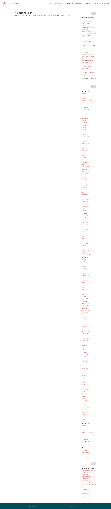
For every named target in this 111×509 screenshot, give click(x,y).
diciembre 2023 (85, 192)
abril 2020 (84, 294)
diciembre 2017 (85, 359)
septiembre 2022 (86, 227)
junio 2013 (84, 403)
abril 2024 (84, 183)
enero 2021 (84, 273)
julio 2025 (84, 148)
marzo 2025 (84, 157)
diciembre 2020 (85, 275)
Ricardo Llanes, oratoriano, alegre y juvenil (88, 74)
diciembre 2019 (85, 303)
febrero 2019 (85, 326)
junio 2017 (84, 373)
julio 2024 (84, 176)
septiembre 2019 (86, 310)
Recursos (88, 3)
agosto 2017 (85, 368)
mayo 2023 (84, 208)
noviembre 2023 (85, 194)
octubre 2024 (85, 169)
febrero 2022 (85, 243)
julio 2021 (84, 259)
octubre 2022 (85, 224)
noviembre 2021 (85, 250)
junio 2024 (84, 178)
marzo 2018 (84, 352)
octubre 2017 (85, 363)
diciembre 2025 (85, 136)
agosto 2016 (85, 375)
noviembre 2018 (85, 333)
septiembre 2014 (86, 389)
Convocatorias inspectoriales (89, 96)
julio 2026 (84, 120)
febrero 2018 (85, 354)
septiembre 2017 (86, 366)
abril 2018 (84, 350)
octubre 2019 (85, 308)
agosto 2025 (85, 146)
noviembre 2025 (85, 139)
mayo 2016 (84, 377)
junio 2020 (84, 289)
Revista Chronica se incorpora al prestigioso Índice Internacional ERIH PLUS (89, 21)
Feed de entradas (86, 452)
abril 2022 (84, 238)
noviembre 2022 (85, 222)
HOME (83, 98)
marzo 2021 (84, 268)
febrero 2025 (85, 160)
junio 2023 (84, 206)
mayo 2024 (84, 180)
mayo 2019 (84, 319)
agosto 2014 (85, 391)
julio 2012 (84, 412)
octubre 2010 (85, 417)
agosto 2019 (85, 312)
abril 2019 (84, 322)
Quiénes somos (58, 3)
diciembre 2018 (85, 331)
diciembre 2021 (85, 248)
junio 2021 (84, 262)
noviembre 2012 (85, 410)
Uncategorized (85, 109)
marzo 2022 (84, 241)
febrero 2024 (85, 187)
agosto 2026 (85, 118)
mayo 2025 (84, 153)
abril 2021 (84, 266)
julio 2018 (84, 343)
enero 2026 (84, 134)
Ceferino (84, 93)
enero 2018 (84, 356)
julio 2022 (84, 231)
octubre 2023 (85, 197)
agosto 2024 (85, 173)
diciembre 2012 (85, 407)
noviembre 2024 (85, 167)
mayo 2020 (84, 292)
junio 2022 (84, 234)
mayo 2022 (84, 236)
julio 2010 (84, 419)
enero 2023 (84, 218)
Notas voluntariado (86, 105)
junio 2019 (84, 317)
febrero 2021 (85, 271)
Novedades (79, 3)
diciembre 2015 (85, 380)
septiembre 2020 (86, 282)
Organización (69, 3)
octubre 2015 (85, 384)
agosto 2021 (85, 257)
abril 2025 (84, 155)
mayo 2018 (84, 347)
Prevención (103, 3)
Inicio (50, 3)
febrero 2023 (85, 215)
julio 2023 (84, 204)
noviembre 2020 (85, 278)
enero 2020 (84, 301)
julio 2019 (84, 315)
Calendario (95, 3)
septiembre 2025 (86, 143)
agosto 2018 (85, 340)
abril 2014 (84, 398)
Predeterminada (85, 107)
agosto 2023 (85, 201)
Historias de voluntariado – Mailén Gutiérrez (88, 56)
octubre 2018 (85, 336)
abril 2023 (84, 211)
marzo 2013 (84, 405)
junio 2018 (84, 345)
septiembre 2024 (86, 171)
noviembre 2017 (85, 361)
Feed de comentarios (87, 454)
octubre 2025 (85, 141)
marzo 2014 (84, 401)
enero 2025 (84, 162)
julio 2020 (84, 287)
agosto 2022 (85, 229)
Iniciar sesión (85, 450)
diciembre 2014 (85, 387)
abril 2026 (84, 127)
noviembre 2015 (85, 382)
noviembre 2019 (85, 306)
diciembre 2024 (85, 164)
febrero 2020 (85, 299)
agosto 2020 (85, 285)
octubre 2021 (85, 252)
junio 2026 (84, 123)
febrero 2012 (85, 414)
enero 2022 (84, 245)
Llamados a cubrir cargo (87, 100)
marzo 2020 (84, 296)
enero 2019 (84, 329)
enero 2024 (84, 190)
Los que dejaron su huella (88, 102)
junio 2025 (84, 150)
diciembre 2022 (85, 220)
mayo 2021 (84, 264)
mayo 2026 (84, 125)
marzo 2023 (84, 213)
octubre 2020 (85, 280)
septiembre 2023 (86, 199)
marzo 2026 (84, 129)
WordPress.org (85, 457)
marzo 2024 (84, 185)
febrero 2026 (85, 132)
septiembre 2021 (86, 255)
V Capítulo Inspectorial (87, 112)
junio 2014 (84, 396)
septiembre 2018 (86, 338)
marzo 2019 (84, 324)
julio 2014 (84, 394)
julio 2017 (84, 370)
